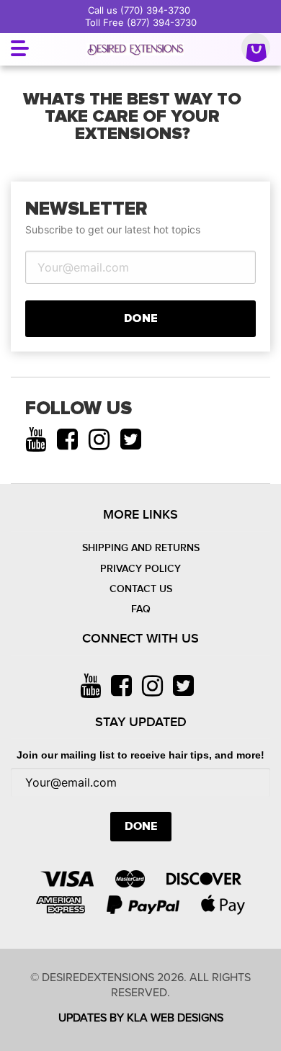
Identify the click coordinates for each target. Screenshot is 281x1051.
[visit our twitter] (130, 439)
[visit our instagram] (99, 439)
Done (141, 318)
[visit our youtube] (35, 439)
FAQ (141, 609)
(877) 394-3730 (162, 22)
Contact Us (141, 589)
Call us (104, 10)
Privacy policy (140, 569)
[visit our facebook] (67, 439)
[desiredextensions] (135, 49)
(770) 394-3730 (155, 10)
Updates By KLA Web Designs (140, 1018)
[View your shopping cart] (255, 49)
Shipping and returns (141, 548)
